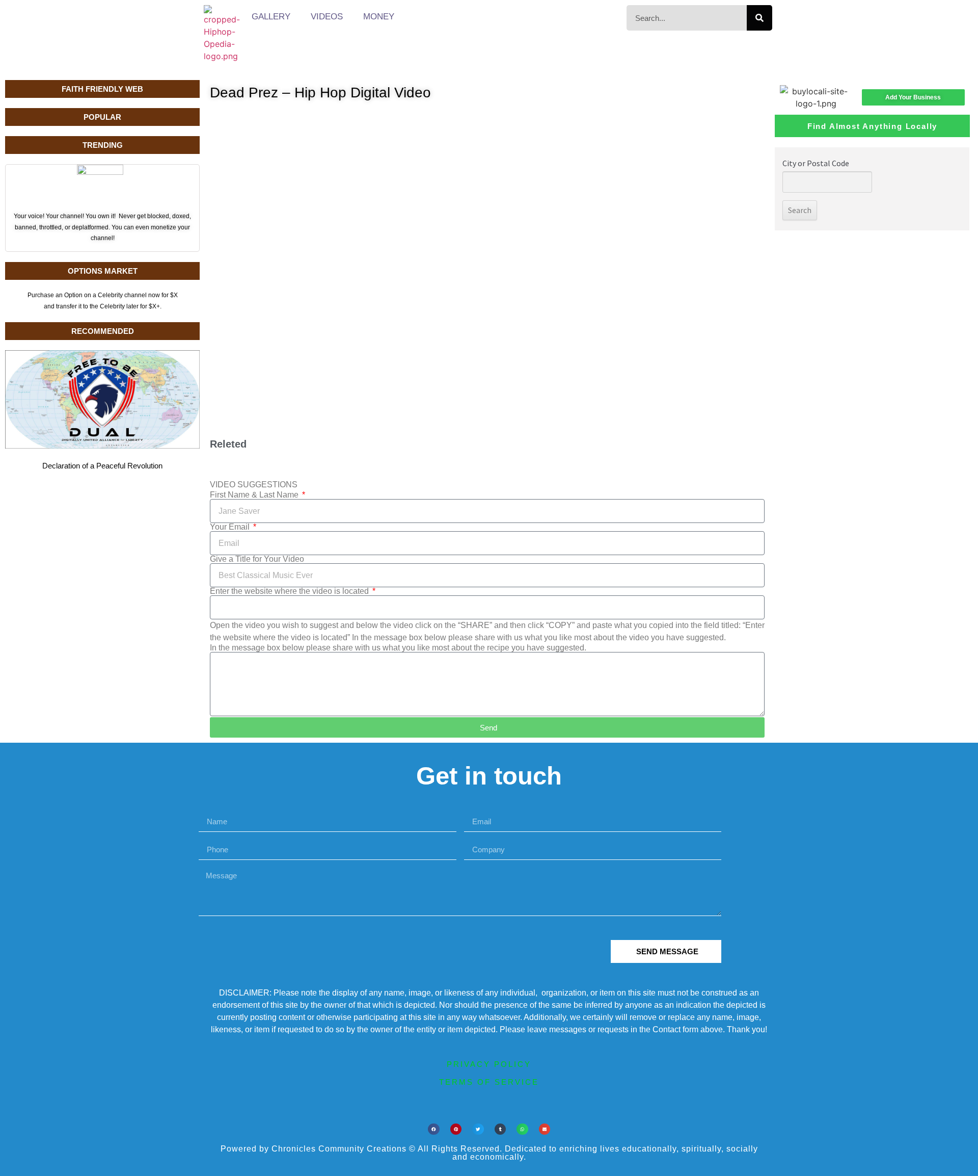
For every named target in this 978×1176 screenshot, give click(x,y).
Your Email (231, 527)
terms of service (489, 1082)
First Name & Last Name (255, 495)
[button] (434, 1129)
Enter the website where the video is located (290, 591)
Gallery (271, 16)
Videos (327, 16)
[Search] (759, 18)
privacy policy (489, 1064)
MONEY (378, 16)
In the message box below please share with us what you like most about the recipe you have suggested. (398, 648)
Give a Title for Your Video (257, 559)
